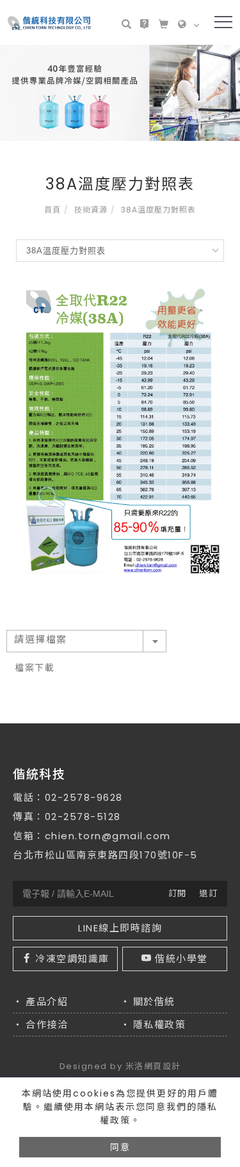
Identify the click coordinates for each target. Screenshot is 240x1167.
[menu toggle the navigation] (223, 22)
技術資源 (91, 209)
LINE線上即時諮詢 (120, 928)
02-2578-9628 (84, 797)
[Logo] (49, 22)
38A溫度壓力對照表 (158, 209)
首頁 (52, 209)
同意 (120, 1147)
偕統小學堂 (181, 958)
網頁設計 (162, 1066)
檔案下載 (34, 667)
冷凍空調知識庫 (72, 958)
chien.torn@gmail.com (108, 835)
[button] (129, 24)
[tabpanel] (120, 93)
